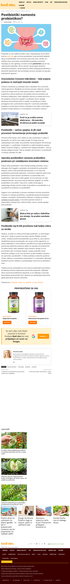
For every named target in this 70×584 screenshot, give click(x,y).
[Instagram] (32, 544)
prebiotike (10, 56)
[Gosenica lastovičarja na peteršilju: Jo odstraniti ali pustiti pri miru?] (14, 492)
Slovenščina (54, 544)
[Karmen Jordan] (7, 356)
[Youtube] (45, 544)
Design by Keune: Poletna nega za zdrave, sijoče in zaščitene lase (25, 521)
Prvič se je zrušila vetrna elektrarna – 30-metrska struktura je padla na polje (32, 120)
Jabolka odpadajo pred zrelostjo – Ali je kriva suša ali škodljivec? (16, 568)
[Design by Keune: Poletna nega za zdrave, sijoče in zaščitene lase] (26, 511)
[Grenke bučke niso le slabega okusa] (61, 511)
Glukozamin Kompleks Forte (38, 318)
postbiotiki (27, 366)
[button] (22, 8)
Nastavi (43, 336)
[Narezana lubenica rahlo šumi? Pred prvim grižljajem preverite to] (44, 511)
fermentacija (21, 366)
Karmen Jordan (7, 22)
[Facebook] (13, 362)
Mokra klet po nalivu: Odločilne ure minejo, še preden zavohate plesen (35, 216)
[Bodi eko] (8, 4)
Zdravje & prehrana (10, 11)
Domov (3, 11)
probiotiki (34, 366)
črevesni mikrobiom (11, 366)
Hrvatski (61, 544)
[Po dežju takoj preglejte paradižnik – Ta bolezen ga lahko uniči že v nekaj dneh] (14, 440)
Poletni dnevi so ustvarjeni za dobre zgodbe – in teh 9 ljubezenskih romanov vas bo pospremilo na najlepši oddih (8, 526)
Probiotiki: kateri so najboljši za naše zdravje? (27, 282)
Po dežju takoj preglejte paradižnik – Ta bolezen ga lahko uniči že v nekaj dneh (13, 452)
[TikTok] (39, 544)
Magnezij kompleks (10, 318)
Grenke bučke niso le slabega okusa (59, 520)
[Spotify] (37, 544)
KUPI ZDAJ (7, 322)
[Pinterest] (34, 544)
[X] (42, 544)
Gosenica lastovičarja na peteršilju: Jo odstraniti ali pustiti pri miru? (13, 503)
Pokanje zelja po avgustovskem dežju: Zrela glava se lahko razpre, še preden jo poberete (14, 478)
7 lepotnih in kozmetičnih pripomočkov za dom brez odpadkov (12, 372)
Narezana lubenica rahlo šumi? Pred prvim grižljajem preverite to (43, 522)
